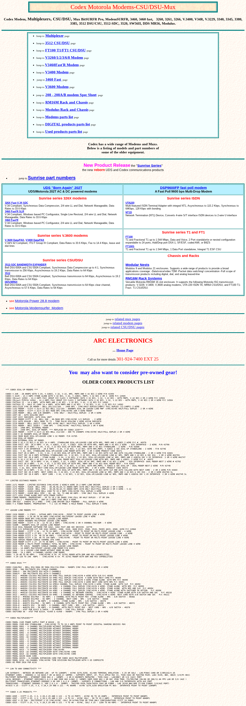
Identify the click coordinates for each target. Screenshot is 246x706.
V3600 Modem (57, 87)
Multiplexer (54, 36)
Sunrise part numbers (52, 177)
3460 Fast (54, 79)
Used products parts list (63, 132)
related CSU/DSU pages (127, 327)
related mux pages (127, 319)
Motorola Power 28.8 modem (37, 301)
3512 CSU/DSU (57, 43)
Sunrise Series (149, 166)
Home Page (124, 350)
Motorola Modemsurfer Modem (39, 308)
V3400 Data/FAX (35, 240)
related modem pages (127, 323)
